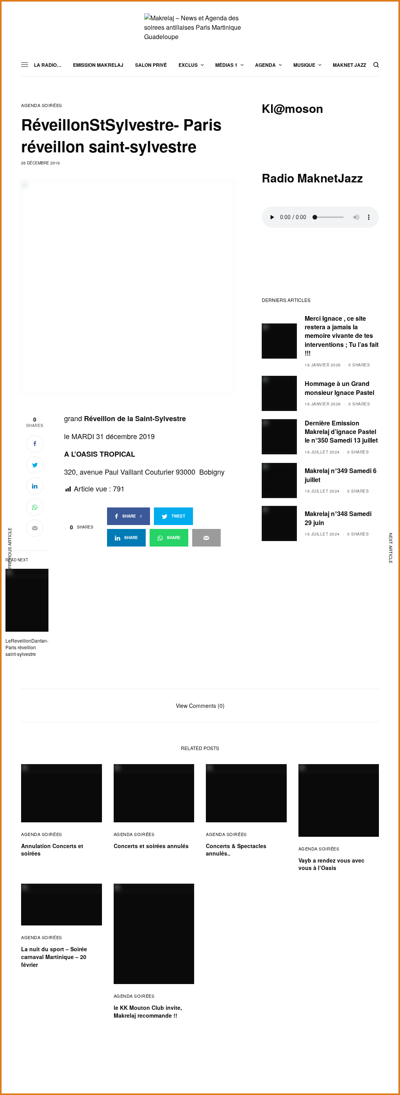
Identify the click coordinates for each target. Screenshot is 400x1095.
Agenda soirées (41, 105)
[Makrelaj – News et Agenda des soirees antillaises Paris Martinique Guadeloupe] (199, 27)
